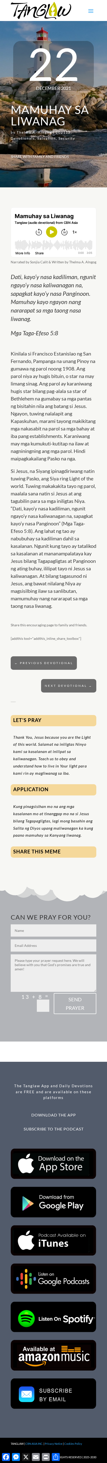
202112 (63, 132)
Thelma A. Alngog (34, 132)
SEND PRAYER (75, 1003)
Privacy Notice (53, 1443)
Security (66, 138)
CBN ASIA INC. (34, 1443)
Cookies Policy (73, 1443)
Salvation (46, 138)
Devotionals (23, 138)
